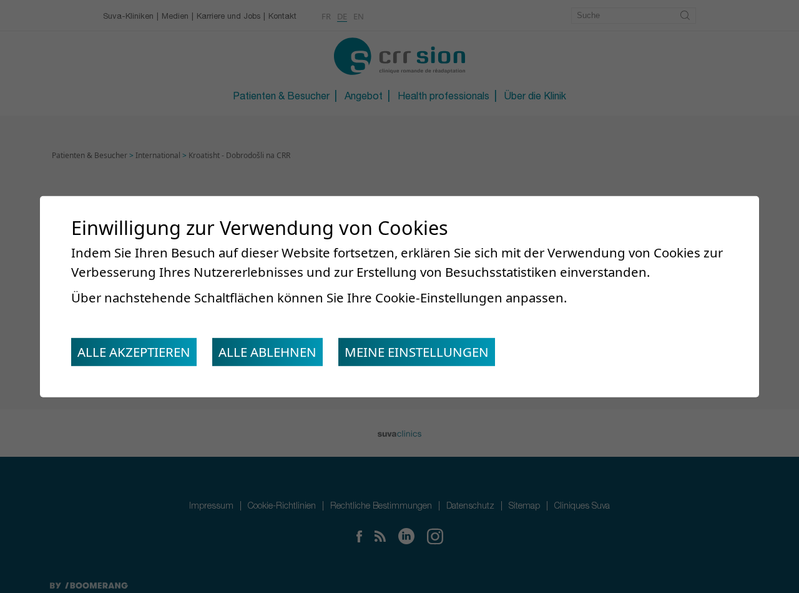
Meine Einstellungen (417, 352)
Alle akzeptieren (133, 352)
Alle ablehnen (267, 352)
